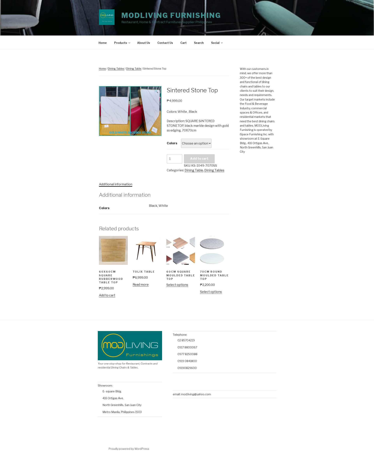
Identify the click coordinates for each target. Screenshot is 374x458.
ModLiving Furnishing (171, 15)
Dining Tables (116, 68)
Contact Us (165, 42)
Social (215, 42)
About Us (143, 42)
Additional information (115, 184)
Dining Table (133, 68)
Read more (141, 284)
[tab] (115, 184)
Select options (177, 285)
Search (199, 42)
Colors (172, 143)
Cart (183, 42)
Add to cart (199, 158)
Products (120, 42)
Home (103, 42)
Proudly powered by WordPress (128, 448)
